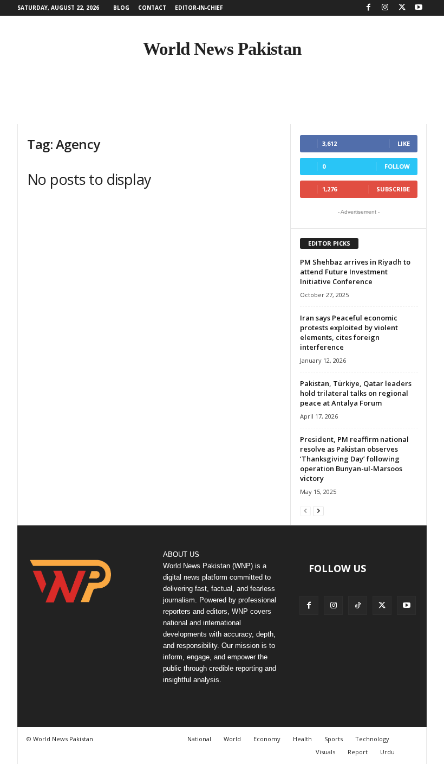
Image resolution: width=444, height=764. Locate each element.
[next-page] (318, 510)
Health (302, 739)
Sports (333, 739)
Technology (372, 739)
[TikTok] (357, 605)
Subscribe (393, 189)
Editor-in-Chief (199, 7)
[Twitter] (401, 8)
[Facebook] (368, 8)
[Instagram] (384, 8)
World (232, 739)
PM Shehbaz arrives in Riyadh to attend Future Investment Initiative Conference (355, 271)
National (199, 739)
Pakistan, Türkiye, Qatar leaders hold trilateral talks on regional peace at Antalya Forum (356, 393)
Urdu (387, 752)
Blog (121, 7)
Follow (397, 166)
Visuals (325, 752)
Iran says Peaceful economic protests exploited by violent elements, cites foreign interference (349, 332)
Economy (266, 739)
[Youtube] (418, 8)
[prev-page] (305, 510)
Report (358, 752)
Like (403, 143)
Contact (152, 7)
